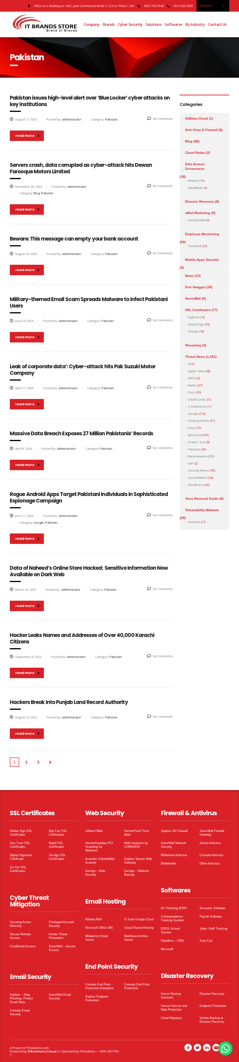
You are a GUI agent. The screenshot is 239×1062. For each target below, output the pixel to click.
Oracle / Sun (196, 442)
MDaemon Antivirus (174, 855)
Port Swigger (195, 287)
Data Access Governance (195, 166)
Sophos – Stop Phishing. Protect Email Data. (21, 998)
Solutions (154, 24)
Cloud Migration (171, 1018)
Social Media (197, 478)
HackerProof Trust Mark (136, 832)
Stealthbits (195, 188)
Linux (191, 428)
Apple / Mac (196, 371)
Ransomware (197, 456)
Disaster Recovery (199, 201)
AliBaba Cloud (196, 118)
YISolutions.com (38, 1048)
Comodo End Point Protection (137, 986)
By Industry (195, 24)
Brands (109, 24)
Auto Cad (206, 940)
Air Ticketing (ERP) (174, 908)
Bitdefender (168, 863)
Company (92, 24)
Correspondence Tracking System (172, 918)
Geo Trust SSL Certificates (20, 844)
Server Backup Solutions (171, 995)
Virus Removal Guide (201, 498)
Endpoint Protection (213, 1006)
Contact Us (217, 24)
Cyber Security (130, 24)
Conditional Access (23, 946)
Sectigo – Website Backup (136, 872)
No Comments (163, 119)
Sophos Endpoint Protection (96, 998)
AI (189, 364)
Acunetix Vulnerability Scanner (100, 860)
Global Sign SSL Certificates (21, 832)
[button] (225, 1048)
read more (25, 135)
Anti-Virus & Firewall (201, 130)
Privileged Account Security (61, 924)
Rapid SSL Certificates (56, 844)
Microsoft (167, 949)
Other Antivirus (210, 863)
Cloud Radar (195, 152)
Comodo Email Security (20, 1012)
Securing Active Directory (20, 924)
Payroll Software (211, 916)
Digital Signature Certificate (21, 857)
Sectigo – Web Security (95, 872)
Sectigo (193, 331)
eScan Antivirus (210, 843)
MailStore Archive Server (136, 937)
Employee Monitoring (202, 234)
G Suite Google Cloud (139, 919)
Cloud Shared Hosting (139, 927)
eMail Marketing (197, 213)
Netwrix (193, 180)
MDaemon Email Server (96, 937)
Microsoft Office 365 (99, 927)
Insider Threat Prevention (58, 936)
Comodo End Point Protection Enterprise (99, 986)
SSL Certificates (198, 310)
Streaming (193, 345)
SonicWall (193, 298)
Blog (189, 141)
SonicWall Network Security (173, 844)
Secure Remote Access (20, 936)
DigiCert (193, 317)
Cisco (191, 392)
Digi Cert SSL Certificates (58, 832)
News (189, 276)
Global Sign (196, 324)
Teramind (194, 246)
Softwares (173, 24)
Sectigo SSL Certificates (57, 857)
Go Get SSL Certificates (18, 869)
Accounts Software (212, 908)
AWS (191, 378)
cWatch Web (93, 831)
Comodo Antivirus (211, 855)
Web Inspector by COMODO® (136, 844)
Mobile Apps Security (202, 259)
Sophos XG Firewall (174, 831)
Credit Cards (196, 399)
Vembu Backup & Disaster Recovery (212, 1019)
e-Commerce (197, 406)
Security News (198, 470)
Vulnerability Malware (202, 510)
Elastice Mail (196, 220)
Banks (192, 385)
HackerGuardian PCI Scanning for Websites (99, 846)
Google (193, 414)
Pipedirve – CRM (172, 940)
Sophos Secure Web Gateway (138, 860)
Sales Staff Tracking (213, 928)
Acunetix (194, 522)
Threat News (195, 356)
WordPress (196, 485)
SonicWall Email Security (60, 996)
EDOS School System (170, 930)
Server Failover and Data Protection (174, 1007)
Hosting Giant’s (198, 421)
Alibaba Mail (93, 919)
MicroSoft (194, 435)
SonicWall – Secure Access (62, 948)
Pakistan (194, 449)
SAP (190, 463)
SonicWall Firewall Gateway (212, 832)
